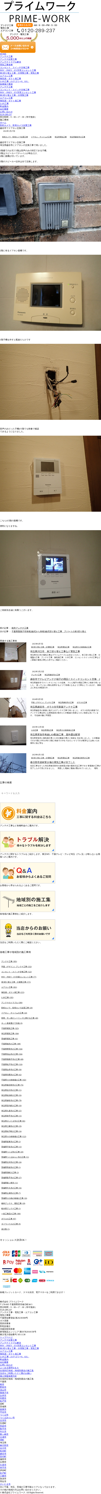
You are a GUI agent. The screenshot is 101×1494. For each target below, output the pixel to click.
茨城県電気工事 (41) (9, 1039)
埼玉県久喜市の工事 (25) (11, 1111)
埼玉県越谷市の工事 (77, 137)
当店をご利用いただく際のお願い (16, 1373)
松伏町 (3, 1451)
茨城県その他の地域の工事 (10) (14, 1198)
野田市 (3, 1387)
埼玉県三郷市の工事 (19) (11, 1126)
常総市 (3, 1426)
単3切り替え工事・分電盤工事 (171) (16, 982)
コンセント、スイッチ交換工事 (14, 67)
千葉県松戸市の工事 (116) (11, 1064)
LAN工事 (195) (7, 997)
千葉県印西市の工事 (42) (11, 1075)
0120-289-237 (6, 114)
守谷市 (3, 1412)
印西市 (3, 1398)
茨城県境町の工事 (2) (10, 1172)
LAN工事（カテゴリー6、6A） (14, 81)
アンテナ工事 (6, 56)
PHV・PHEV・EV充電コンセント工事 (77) (18, 977)
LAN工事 (4, 103)
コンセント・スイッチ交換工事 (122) (16, 972)
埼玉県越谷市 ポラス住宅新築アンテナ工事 (54, 707)
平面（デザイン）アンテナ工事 (43, 702)
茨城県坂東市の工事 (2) (11, 1142)
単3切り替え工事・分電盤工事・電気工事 (19, 73)
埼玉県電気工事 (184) (10, 1033)
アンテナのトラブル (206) (11, 1003)
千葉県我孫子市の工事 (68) (12, 1059)
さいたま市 (5, 1484)
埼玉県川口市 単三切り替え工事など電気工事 (55, 651)
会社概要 (4, 109)
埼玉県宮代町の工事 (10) (11, 1106)
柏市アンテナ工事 (20, 628)
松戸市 (3, 1401)
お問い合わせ (6, 112)
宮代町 (3, 1456)
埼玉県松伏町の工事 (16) (11, 1095)
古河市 (3, 1420)
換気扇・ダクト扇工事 (10, 78)
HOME (3, 54)
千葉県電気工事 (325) (10, 1028)
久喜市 (3, 1465)
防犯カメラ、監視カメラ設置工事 (15, 137)
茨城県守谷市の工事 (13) (11, 1147)
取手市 (3, 1429)
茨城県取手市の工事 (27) (11, 1178)
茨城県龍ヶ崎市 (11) (9, 1183)
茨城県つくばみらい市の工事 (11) (15, 1157)
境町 (2, 1440)
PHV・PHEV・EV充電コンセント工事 (18, 70)
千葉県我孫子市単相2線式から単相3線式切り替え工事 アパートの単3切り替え (49, 631)
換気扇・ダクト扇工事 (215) (12, 992)
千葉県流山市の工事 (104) (11, 1054)
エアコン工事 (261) (9, 987)
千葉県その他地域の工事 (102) (13, 1080)
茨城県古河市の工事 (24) (11, 1162)
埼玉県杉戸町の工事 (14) (11, 1131)
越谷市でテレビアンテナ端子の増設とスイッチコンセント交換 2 (65, 679)
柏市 (2, 1384)
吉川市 (3, 1448)
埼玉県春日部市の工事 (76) (12, 1085)
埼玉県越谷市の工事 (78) (11, 1100)
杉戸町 (3, 1473)
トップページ (6, 1337)
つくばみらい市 (7, 1418)
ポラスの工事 (82, 702)
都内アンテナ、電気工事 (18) (13, 1203)
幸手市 (3, 1467)
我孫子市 (4, 1393)
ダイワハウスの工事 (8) (11, 1224)
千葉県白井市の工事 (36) (11, 1070)
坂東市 (3, 1409)
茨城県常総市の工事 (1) (11, 1167)
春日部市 (4, 1445)
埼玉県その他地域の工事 (82, 647)
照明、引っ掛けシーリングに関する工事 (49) (19, 1018)
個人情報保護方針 (8, 1376)
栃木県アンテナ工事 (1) (11, 1208)
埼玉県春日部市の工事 (81, 758)
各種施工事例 (6, 84)
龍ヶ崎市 (4, 1434)
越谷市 (3, 1454)
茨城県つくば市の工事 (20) (12, 1152)
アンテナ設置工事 (8, 59)
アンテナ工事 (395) (9, 961)
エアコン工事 (6, 76)
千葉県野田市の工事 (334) (11, 1049)
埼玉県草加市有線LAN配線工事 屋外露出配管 (55, 734)
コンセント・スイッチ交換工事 (14, 90)
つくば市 (4, 1415)
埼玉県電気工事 (61, 137)
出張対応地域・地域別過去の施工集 (17, 1370)
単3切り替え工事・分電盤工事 (14, 95)
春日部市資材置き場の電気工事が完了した (52, 762)
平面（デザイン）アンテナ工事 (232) (16, 967)
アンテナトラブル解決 (10, 62)
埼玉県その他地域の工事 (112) (13, 1136)
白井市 (3, 1395)
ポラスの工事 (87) (8, 1219)
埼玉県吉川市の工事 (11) (11, 1090)
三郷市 (3, 1476)
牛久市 (3, 1431)
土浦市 (3, 1437)
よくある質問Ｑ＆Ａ (9, 1368)
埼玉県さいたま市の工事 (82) (13, 1121)
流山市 (3, 1390)
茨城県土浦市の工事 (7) (11, 1193)
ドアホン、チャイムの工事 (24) (14, 1013)
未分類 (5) (5, 1229)
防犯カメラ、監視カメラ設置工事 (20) (17, 1008)
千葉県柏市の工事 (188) (11, 1044)
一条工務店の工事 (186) (11, 1214)
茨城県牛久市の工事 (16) (11, 1188)
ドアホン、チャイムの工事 (41, 137)
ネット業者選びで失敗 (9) (11, 1023)
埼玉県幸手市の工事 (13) (11, 1116)
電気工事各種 (6, 65)
